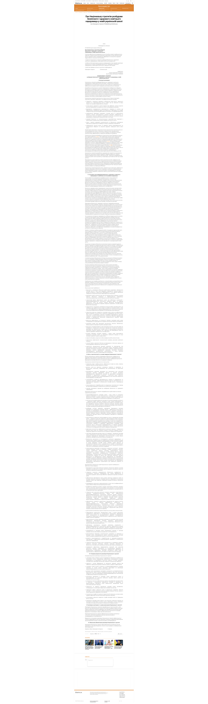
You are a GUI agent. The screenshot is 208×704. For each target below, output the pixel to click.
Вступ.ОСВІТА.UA (122, 694)
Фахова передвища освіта (79, 10)
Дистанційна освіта (102, 10)
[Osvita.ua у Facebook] (121, 701)
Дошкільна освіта (90, 8)
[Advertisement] (104, 33)
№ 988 (110, 145)
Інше (111, 10)
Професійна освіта (125, 8)
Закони (76, 8)
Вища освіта (89, 10)
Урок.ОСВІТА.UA (121, 692)
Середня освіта (101, 8)
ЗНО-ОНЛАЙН (121, 693)
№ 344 (108, 141)
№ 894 (97, 136)
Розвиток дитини (122, 697)
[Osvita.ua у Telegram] (119, 701)
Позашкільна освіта (113, 8)
